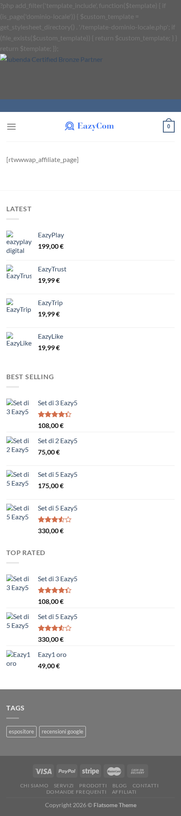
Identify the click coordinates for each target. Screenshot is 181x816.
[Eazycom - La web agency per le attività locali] (90, 126)
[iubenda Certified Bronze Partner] (64, 76)
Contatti (146, 785)
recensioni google (62, 731)
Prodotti (93, 785)
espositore (21, 731)
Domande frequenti (76, 792)
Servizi (64, 785)
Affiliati (124, 792)
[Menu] (11, 126)
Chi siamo (34, 785)
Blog (119, 785)
